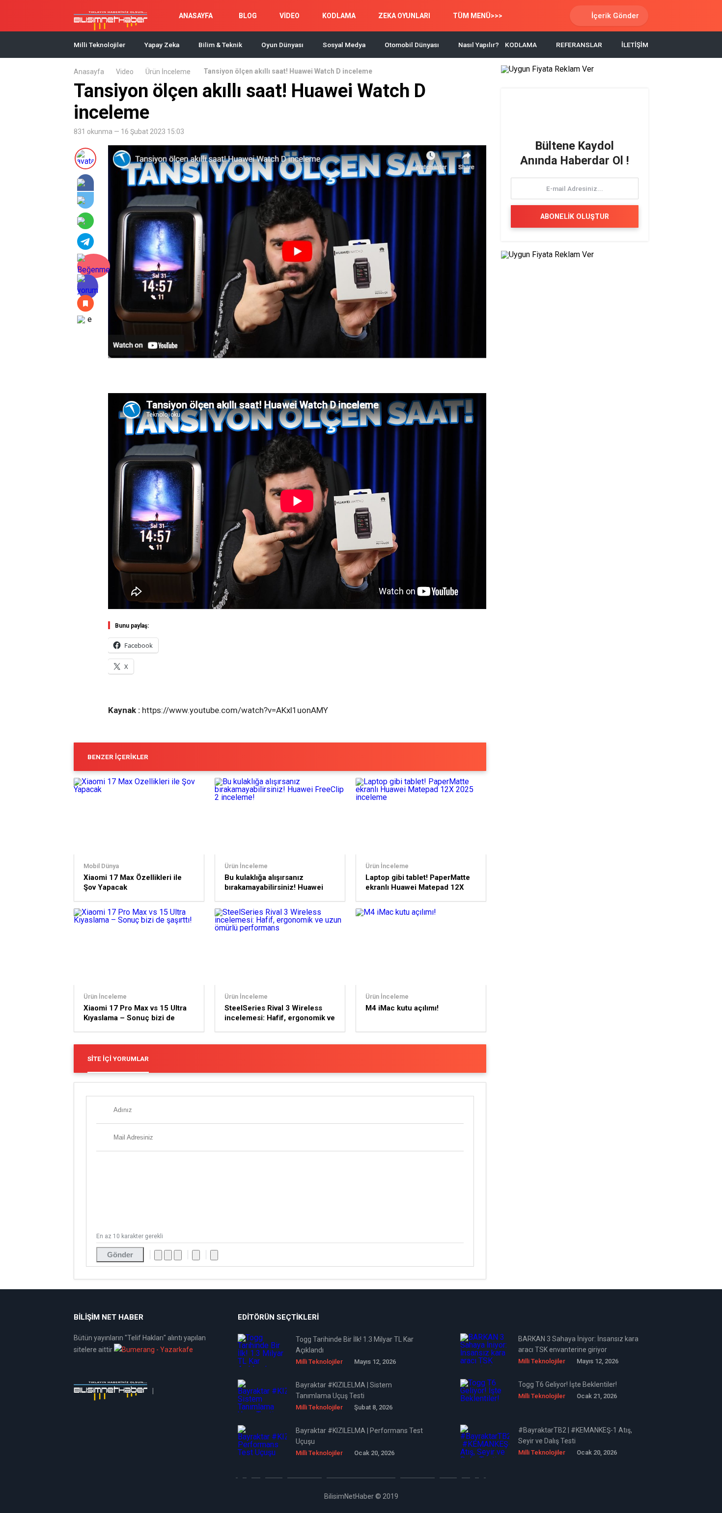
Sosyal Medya (344, 45)
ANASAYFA (196, 16)
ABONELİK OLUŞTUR (574, 216)
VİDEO (289, 16)
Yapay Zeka (161, 45)
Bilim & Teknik (220, 45)
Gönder (120, 1254)
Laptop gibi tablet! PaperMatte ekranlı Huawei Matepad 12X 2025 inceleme (417, 882)
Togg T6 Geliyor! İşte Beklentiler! (567, 1384)
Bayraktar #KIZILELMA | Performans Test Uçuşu (359, 1436)
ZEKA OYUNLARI (404, 16)
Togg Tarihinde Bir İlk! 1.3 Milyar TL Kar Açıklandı (355, 1344)
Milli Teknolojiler (99, 45)
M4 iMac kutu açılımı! (402, 1008)
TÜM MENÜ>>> (477, 16)
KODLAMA (339, 16)
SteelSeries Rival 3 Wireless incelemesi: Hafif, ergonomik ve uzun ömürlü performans (279, 1013)
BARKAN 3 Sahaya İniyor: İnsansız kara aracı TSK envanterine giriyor (578, 1344)
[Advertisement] (223, 377)
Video (125, 71)
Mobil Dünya (101, 866)
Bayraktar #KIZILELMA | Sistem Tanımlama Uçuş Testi (344, 1390)
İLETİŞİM (634, 45)
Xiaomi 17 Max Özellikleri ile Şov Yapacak (132, 882)
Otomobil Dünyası (412, 45)
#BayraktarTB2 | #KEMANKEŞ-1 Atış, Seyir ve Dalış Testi (575, 1435)
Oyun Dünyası (282, 45)
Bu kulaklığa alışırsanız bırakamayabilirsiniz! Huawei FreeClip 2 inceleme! (273, 882)
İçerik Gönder (615, 15)
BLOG (248, 16)
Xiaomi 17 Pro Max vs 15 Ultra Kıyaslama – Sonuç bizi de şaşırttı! (135, 1013)
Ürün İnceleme (168, 71)
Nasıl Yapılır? (478, 45)
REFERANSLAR (579, 45)
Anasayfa (89, 71)
